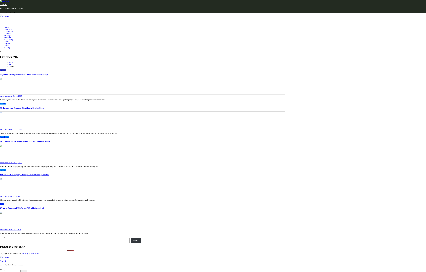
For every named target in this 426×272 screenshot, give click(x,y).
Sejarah (7, 44)
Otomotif (7, 38)
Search (2, 237)
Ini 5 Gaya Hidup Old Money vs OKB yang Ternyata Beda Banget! (25, 141)
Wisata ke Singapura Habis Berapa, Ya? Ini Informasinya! (22, 208)
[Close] (1, 269)
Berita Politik (9, 32)
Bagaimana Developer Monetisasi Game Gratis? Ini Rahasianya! (24, 75)
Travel (6, 42)
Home (6, 28)
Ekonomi (7, 34)
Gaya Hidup (8, 40)
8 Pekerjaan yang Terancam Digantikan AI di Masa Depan (22, 108)
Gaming (7, 48)
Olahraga (7, 36)
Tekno (6, 46)
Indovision (3, 5)
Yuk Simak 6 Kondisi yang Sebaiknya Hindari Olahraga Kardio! (24, 175)
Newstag (25, 253)
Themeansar (35, 253)
